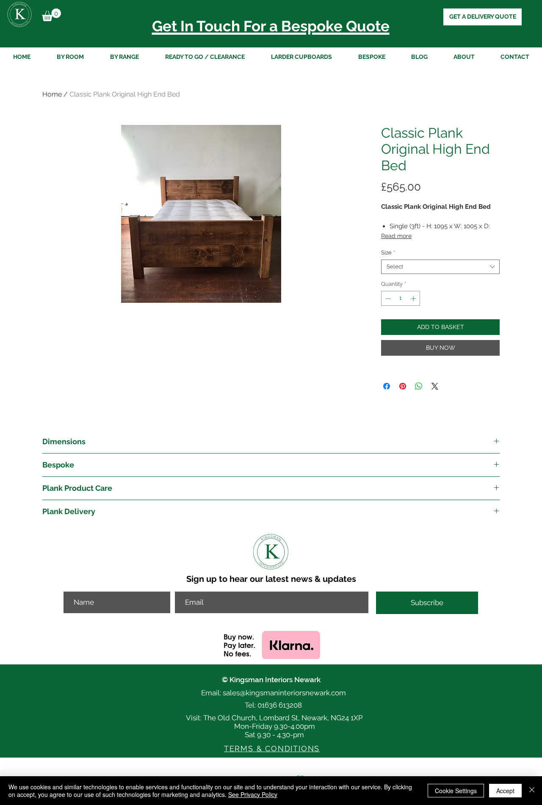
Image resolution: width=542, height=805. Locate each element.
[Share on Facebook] (387, 386)
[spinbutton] (401, 298)
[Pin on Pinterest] (403, 386)
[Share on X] (435, 386)
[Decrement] (387, 298)
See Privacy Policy (252, 794)
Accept (505, 790)
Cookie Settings (456, 790)
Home (52, 94)
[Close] (532, 790)
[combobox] (440, 267)
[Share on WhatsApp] (419, 386)
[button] (51, 14)
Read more (396, 235)
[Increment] (414, 298)
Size (388, 252)
